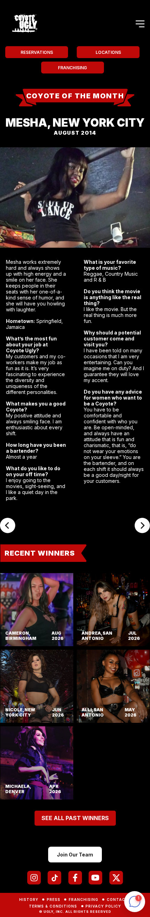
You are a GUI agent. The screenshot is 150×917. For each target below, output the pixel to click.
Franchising (72, 67)
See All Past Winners (75, 817)
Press (53, 899)
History (28, 899)
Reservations (37, 52)
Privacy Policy (103, 906)
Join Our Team (75, 855)
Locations (108, 52)
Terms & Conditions (53, 906)
